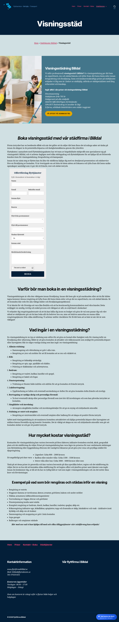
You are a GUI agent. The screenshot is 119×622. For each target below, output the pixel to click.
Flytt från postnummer (20, 216)
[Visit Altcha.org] (32, 268)
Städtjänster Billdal (48, 43)
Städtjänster (100, 6)
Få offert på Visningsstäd (58, 113)
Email (13, 190)
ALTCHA (32, 270)
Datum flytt (15, 198)
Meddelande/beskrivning (21, 252)
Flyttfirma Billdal (19, 617)
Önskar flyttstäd (17, 235)
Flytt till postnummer (19, 225)
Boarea (14, 207)
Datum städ (15, 243)
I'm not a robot (20, 268)
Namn (13, 181)
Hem (73, 6)
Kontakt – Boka (89, 6)
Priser (79, 6)
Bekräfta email (34, 190)
